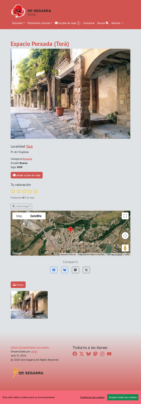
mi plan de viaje (68, 23)
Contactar (89, 23)
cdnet (34, 351)
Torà (29, 146)
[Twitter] (86, 270)
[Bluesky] (64, 270)
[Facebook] (53, 270)
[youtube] (109, 354)
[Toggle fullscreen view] (125, 215)
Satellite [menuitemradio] (36, 216)
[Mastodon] (75, 270)
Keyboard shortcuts (68, 254)
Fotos (19, 284)
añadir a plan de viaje (28, 175)
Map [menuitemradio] (19, 216)
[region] (70, 397)
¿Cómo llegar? (22, 206)
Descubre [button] (17, 23)
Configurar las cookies (92, 397)
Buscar (101, 23)
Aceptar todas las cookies (123, 397)
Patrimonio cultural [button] (39, 23)
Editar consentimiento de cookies (30, 347)
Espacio (27, 158)
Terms (126, 254)
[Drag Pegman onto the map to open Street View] (125, 248)
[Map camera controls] (125, 235)
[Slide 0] (70, 134)
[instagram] (102, 354)
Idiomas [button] (116, 23)
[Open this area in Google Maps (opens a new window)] (17, 253)
